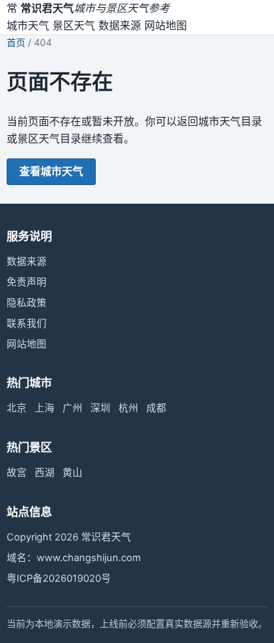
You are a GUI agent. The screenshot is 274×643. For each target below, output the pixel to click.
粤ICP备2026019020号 (59, 578)
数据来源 (119, 25)
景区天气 (74, 25)
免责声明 (27, 282)
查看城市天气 (51, 171)
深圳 (100, 408)
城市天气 (28, 25)
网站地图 (165, 25)
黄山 (72, 473)
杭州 (128, 408)
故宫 (17, 473)
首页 (16, 42)
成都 (156, 408)
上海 (45, 408)
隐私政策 (27, 303)
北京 (17, 408)
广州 (72, 408)
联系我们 (27, 323)
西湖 (45, 473)
